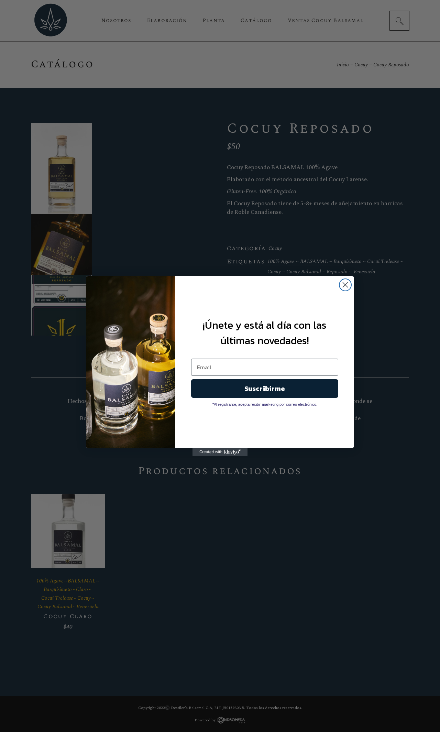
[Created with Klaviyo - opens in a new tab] (220, 452)
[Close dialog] (345, 285)
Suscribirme (264, 388)
